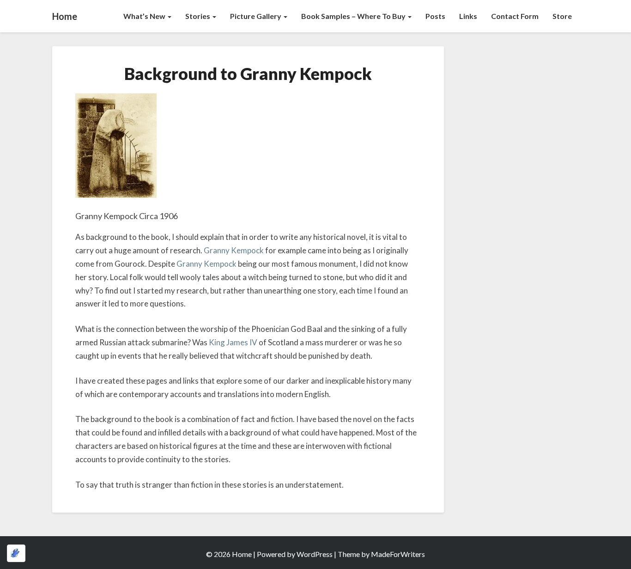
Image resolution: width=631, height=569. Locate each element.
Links (468, 16)
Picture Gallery (256, 16)
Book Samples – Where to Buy (354, 16)
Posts (435, 16)
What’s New (145, 16)
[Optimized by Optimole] (16, 553)
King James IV (233, 342)
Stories (198, 16)
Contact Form (515, 16)
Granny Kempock (234, 250)
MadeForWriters (398, 554)
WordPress (315, 554)
